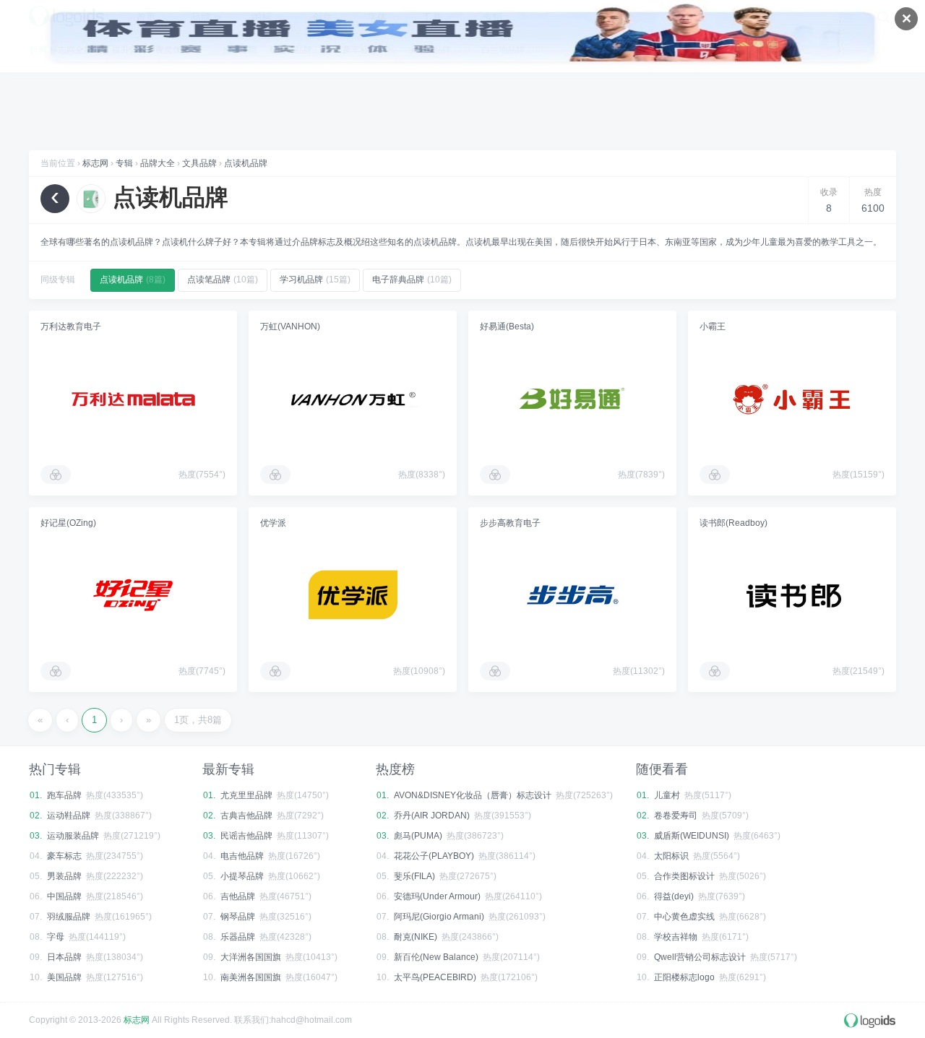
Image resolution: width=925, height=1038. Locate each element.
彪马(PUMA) (418, 836)
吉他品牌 (237, 896)
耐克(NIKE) (415, 937)
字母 (55, 937)
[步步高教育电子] (572, 595)
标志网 (95, 163)
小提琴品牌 (242, 876)
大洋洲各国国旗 (250, 957)
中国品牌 (64, 896)
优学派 (273, 523)
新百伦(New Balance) (436, 957)
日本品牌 (64, 957)
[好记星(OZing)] (133, 595)
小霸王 (713, 326)
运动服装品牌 (73, 836)
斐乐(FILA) (414, 876)
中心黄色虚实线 (684, 917)
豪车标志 (64, 856)
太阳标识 (671, 856)
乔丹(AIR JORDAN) (432, 815)
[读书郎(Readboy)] (792, 595)
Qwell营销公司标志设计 (700, 957)
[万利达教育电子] (133, 399)
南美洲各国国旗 (250, 977)
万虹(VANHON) (290, 326)
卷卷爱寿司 (675, 815)
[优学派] (353, 595)
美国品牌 (64, 977)
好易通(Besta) (507, 326)
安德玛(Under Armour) (437, 896)
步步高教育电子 (510, 523)
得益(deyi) (674, 896)
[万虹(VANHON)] (353, 399)
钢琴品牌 (237, 917)
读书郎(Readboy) (733, 523)
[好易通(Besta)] (572, 399)
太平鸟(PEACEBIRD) (435, 977)
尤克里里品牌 (246, 795)
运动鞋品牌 (68, 815)
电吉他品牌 (242, 856)
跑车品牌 (64, 795)
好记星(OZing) (68, 523)
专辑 (124, 163)
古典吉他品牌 (246, 815)
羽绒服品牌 (68, 917)
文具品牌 (199, 163)
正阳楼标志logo (684, 977)
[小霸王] (792, 399)
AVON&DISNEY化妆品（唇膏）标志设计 (472, 795)
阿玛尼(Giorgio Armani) (439, 917)
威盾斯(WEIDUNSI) (691, 836)
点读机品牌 (245, 163)
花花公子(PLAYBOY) (434, 856)
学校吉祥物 (675, 937)
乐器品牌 (237, 937)
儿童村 (667, 795)
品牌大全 (157, 163)
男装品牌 (64, 876)
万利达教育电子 (70, 326)
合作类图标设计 (684, 876)
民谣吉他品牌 (246, 836)
